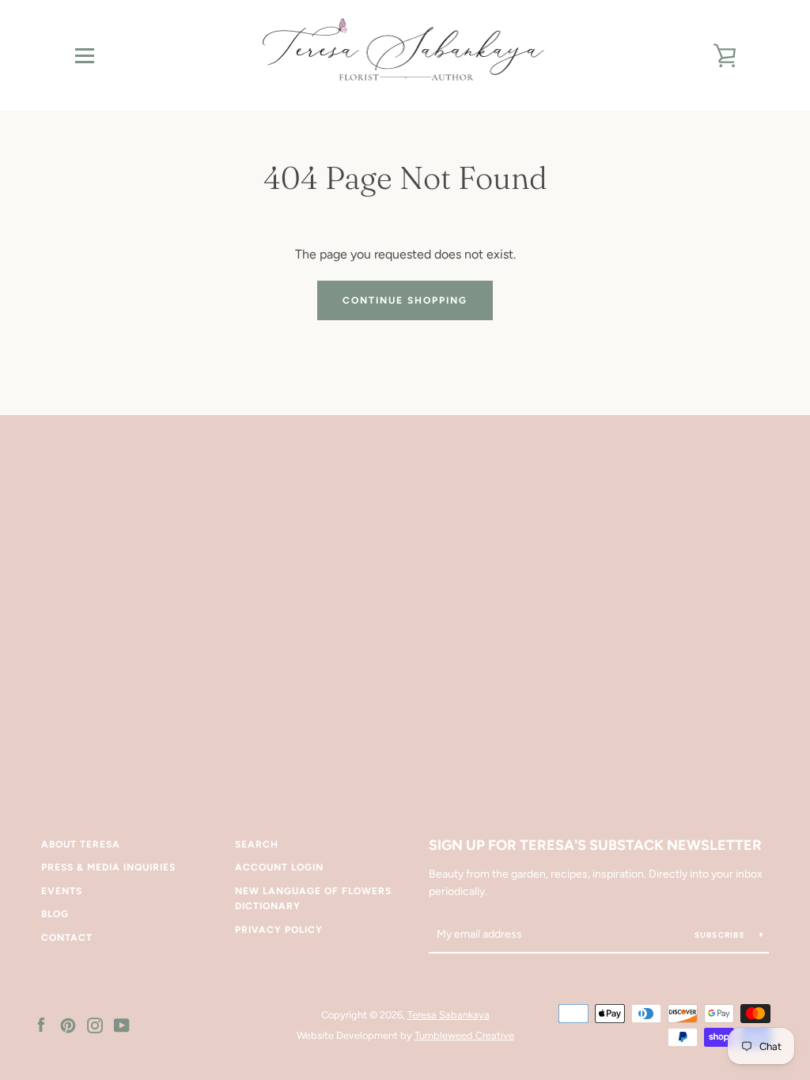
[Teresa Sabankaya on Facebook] (41, 1024)
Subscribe (721, 935)
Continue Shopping (405, 300)
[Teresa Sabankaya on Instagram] (95, 1024)
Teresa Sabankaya (448, 1015)
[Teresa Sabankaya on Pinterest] (68, 1024)
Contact (67, 937)
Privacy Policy (279, 929)
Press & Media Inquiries (108, 867)
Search (256, 844)
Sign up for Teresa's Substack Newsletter (595, 845)
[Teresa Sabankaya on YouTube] (122, 1024)
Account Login (279, 867)
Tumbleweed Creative (464, 1035)
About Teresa (80, 844)
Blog (55, 914)
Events (61, 891)
